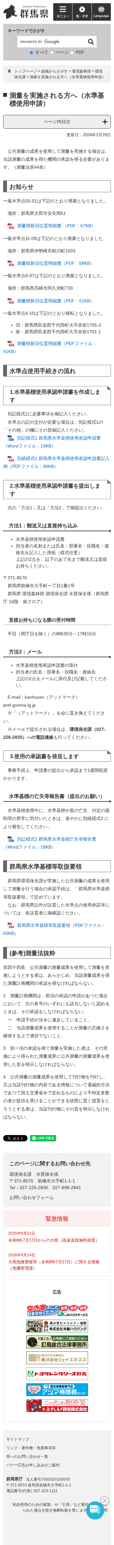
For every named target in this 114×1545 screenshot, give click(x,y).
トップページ (25, 71)
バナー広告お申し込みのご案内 (33, 1465)
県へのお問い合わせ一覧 (27, 1456)
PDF (80, 52)
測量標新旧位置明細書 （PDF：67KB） (56, 225)
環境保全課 (21, 1174)
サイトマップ (17, 1439)
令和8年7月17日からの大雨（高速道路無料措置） (53, 1240)
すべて (41, 52)
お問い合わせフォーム (32, 1197)
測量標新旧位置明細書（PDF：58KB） (55, 263)
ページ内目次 (57, 121)
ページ (62, 52)
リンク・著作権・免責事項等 (31, 1448)
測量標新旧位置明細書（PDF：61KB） (55, 300)
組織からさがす (54, 71)
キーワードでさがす (26, 31)
